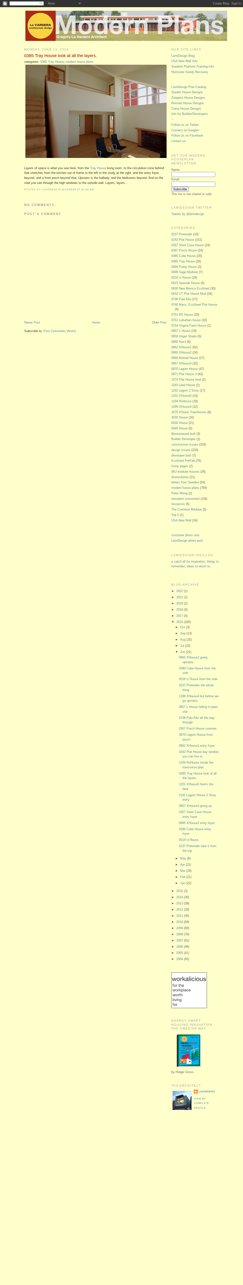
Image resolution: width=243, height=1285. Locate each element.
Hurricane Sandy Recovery (189, 72)
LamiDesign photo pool (187, 540)
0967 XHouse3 (181, 363)
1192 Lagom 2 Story (185, 390)
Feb (183, 877)
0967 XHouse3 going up (195, 806)
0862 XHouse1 (181, 347)
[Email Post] (95, 189)
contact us (178, 141)
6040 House (179, 428)
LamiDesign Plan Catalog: (189, 87)
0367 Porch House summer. (198, 728)
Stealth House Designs (187, 92)
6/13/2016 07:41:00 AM (77, 189)
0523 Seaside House (185, 283)
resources (178, 504)
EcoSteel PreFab (183, 460)
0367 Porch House (184, 250)
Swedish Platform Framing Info (192, 66)
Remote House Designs (187, 103)
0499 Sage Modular (184, 272)
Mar (183, 871)
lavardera (207, 1091)
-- (172, 119)
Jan (183, 883)
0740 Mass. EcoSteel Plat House (194, 304)
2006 (180, 946)
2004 (180, 959)
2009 (180, 928)
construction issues (184, 444)
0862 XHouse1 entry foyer (197, 745)
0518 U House (181, 277)
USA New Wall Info (184, 61)
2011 (180, 915)
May (183, 858)
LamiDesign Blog (183, 56)
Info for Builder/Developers (189, 114)
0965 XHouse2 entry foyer (197, 823)
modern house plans (79, 62)
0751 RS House (182, 314)
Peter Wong (179, 493)
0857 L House (180, 331)
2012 (180, 909)
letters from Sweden (185, 482)
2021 (180, 597)
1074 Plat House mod (186, 379)
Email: (175, 179)
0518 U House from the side (198, 679)
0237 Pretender (181, 234)
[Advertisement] (190, 1193)
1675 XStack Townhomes (188, 412)
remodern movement (185, 498)
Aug (183, 639)
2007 (180, 940)
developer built (181, 455)
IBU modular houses (185, 471)
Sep (183, 633)
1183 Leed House (183, 385)
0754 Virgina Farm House (188, 325)
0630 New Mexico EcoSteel (190, 288)
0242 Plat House (182, 239)
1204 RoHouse (181, 401)
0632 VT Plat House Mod (188, 293)
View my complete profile (201, 1103)
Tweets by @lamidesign (187, 214)
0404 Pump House (184, 267)
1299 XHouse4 (181, 406)
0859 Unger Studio (184, 336)
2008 (180, 934)
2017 (180, 616)
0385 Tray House (52, 62)
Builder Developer (183, 439)
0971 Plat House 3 (184, 374)
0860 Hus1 (178, 341)
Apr (183, 864)
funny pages (179, 466)
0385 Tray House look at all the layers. (60, 55)
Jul (182, 645)
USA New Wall (181, 520)
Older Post (159, 322)
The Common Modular (186, 509)
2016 (180, 622)
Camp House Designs (186, 108)
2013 (180, 903)
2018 (180, 609)
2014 (180, 897)
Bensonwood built (183, 434)
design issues (180, 450)
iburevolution (180, 477)
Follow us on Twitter (185, 125)
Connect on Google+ (185, 130)
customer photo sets (185, 535)
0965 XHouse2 (181, 352)
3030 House (179, 417)
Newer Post (32, 322)
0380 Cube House (183, 256)
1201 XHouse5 (181, 395)
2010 (180, 922)
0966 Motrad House (184, 358)
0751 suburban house (186, 320)
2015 (180, 891)
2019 (180, 603)
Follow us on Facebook (187, 135)
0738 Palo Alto (181, 299)
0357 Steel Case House (187, 245)
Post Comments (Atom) (59, 331)
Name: (175, 170)
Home (96, 322)
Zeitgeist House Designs (188, 97)
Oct (183, 627)
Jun (183, 652)
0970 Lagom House (184, 369)
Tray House (98, 168)
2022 (180, 591)
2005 (180, 953)
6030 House (179, 423)
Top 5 (175, 515)
